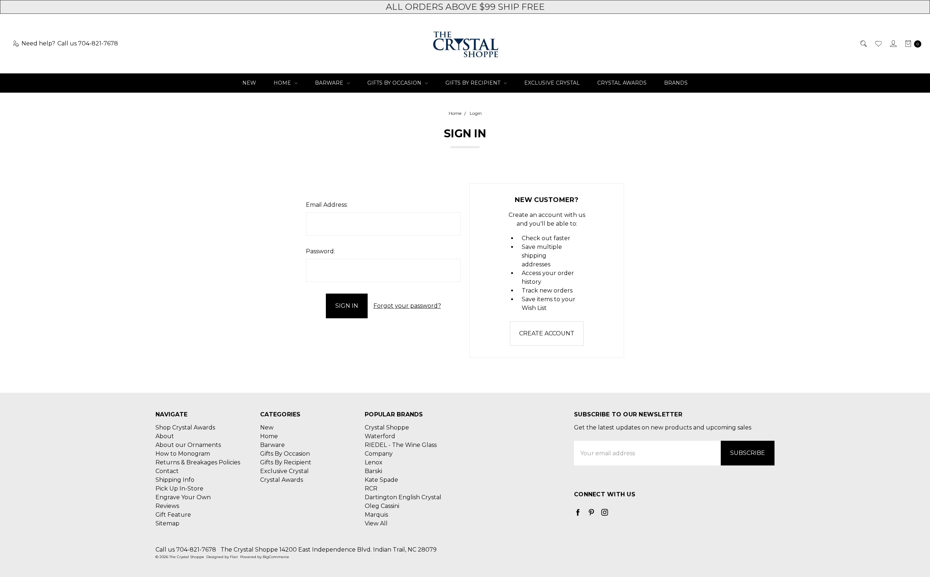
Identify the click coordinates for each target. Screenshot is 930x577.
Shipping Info (174, 479)
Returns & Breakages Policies (197, 462)
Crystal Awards (622, 83)
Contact (167, 471)
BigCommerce (276, 556)
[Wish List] (878, 43)
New (249, 83)
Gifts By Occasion (395, 83)
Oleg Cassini (382, 506)
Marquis (376, 514)
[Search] (863, 43)
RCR (371, 488)
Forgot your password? (407, 305)
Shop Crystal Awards (185, 427)
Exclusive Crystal (552, 83)
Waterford (380, 436)
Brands (676, 83)
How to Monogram (182, 453)
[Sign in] (892, 43)
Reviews (167, 506)
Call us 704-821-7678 (185, 549)
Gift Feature (173, 514)
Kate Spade (381, 479)
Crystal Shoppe (387, 427)
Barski (373, 471)
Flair (234, 556)
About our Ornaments (188, 444)
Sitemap (167, 523)
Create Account (546, 333)
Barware (330, 83)
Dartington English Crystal (403, 497)
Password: (320, 251)
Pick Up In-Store (179, 488)
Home (283, 83)
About (164, 436)
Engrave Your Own (183, 497)
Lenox (374, 462)
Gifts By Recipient (473, 83)
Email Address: (327, 204)
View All (376, 523)
